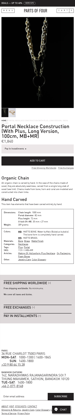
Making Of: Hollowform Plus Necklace (36, 253)
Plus (20, 247)
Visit (11, 407)
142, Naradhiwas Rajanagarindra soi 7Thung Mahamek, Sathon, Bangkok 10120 (35, 377)
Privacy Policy (23, 414)
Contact (32, 407)
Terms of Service (8, 414)
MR (19, 237)
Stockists (20, 407)
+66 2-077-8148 (12, 386)
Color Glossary (39, 260)
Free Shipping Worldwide (44, 168)
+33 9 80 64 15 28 (13, 364)
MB (19, 231)
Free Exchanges (66, 168)
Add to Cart (37, 161)
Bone (20, 241)
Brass (27, 241)
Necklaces (23, 244)
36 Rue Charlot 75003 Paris (23, 353)
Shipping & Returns (11, 410)
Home (3, 121)
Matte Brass (30, 238)
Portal (27, 247)
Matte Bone (29, 232)
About (4, 407)
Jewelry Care (24, 260)
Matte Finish (37, 241)
